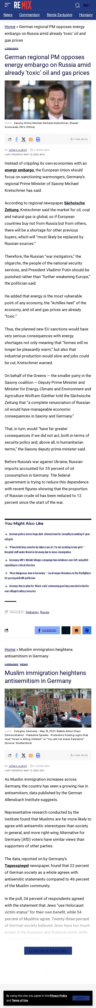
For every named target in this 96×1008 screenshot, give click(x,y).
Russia (44, 612)
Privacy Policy (58, 995)
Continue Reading (48, 950)
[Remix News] (22, 5)
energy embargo (19, 170)
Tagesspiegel (17, 865)
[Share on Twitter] (23, 139)
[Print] (38, 139)
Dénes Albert (18, 150)
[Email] (30, 139)
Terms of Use (20, 1000)
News (24, 664)
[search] (77, 5)
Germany (11, 48)
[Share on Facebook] (16, 139)
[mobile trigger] (9, 5)
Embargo (32, 612)
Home (10, 26)
